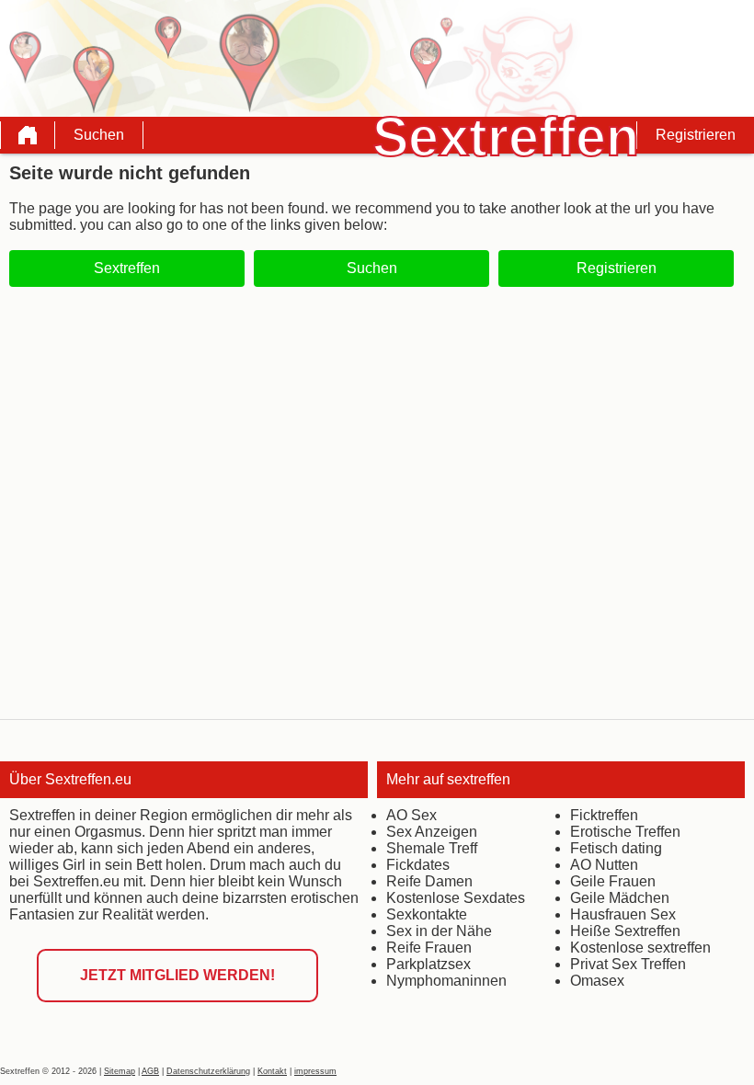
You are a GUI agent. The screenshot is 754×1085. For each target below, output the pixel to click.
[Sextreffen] (27, 135)
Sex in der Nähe (439, 931)
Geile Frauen (613, 881)
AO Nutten (604, 865)
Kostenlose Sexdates (455, 898)
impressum (315, 1071)
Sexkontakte (426, 914)
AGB (150, 1071)
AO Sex (411, 815)
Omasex (597, 980)
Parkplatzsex (428, 964)
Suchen (99, 135)
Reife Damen (429, 881)
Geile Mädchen (619, 898)
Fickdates (418, 865)
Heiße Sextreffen (625, 931)
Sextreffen (127, 268)
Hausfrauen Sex (623, 914)
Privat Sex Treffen (628, 964)
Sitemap (119, 1071)
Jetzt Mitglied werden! (177, 975)
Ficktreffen (604, 815)
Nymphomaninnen (446, 980)
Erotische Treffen (625, 831)
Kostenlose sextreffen (640, 947)
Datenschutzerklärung (208, 1071)
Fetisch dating (616, 848)
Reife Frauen (429, 947)
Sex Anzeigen (431, 831)
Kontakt (272, 1071)
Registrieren (696, 135)
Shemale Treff (431, 848)
